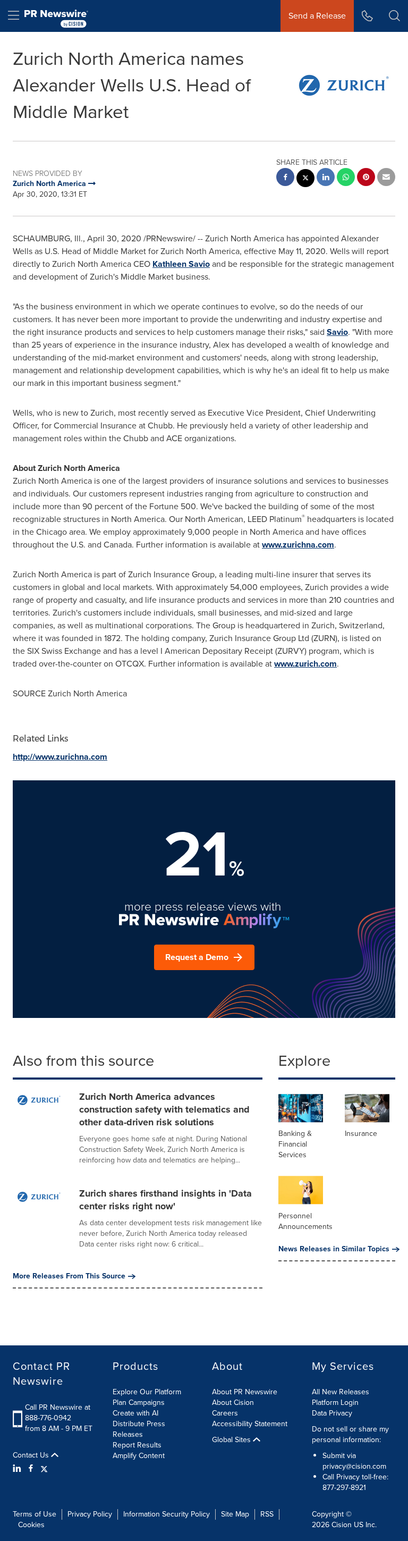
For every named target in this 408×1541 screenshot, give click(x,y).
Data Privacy (332, 1413)
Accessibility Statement (249, 1423)
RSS (267, 1514)
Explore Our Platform (147, 1391)
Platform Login (335, 1402)
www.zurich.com (305, 664)
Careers (225, 1413)
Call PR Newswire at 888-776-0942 (57, 1413)
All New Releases (340, 1391)
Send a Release (317, 16)
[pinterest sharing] (366, 178)
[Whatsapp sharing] (346, 178)
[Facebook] (31, 1468)
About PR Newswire (244, 1391)
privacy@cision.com (354, 1466)
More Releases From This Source (69, 1276)
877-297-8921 (344, 1487)
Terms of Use (34, 1514)
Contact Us (32, 1455)
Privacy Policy (89, 1514)
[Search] (394, 16)
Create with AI (135, 1413)
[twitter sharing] (305, 179)
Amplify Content (139, 1455)
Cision (342, 1524)
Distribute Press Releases (139, 1429)
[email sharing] (386, 178)
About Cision (233, 1402)
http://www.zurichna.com (60, 757)
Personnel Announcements (305, 1221)
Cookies (31, 1524)
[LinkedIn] (18, 1468)
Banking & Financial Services (295, 1144)
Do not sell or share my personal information (350, 1434)
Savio (337, 332)
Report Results (137, 1445)
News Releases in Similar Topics (333, 1249)
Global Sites (232, 1440)
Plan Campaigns (139, 1402)
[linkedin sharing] (326, 178)
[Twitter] (44, 1468)
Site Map (235, 1514)
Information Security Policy (166, 1514)
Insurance (361, 1133)
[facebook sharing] (285, 178)
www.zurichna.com (298, 544)
